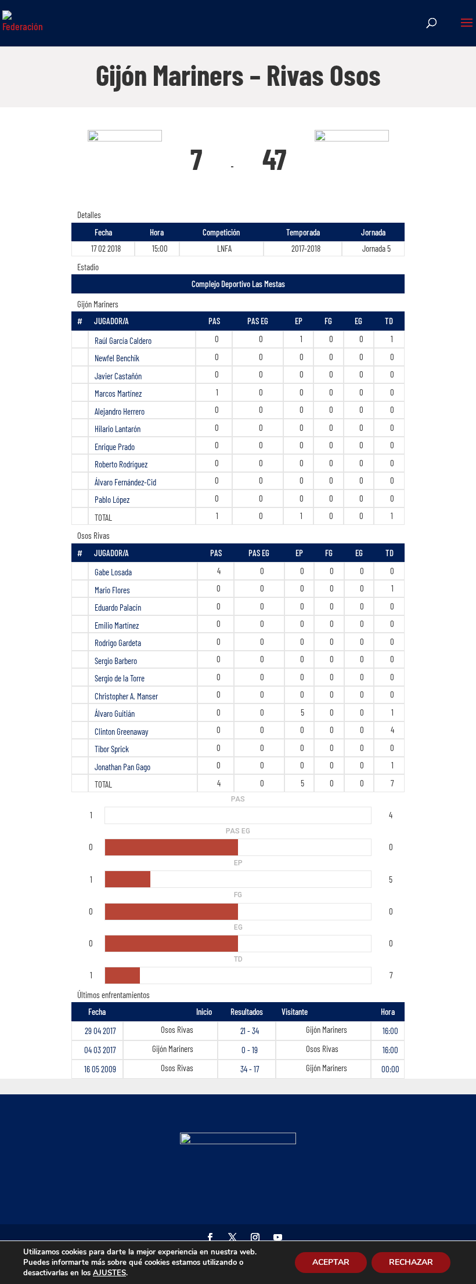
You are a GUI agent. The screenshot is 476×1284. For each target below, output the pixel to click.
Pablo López (112, 499)
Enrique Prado (115, 446)
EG (358, 320)
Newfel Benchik (117, 358)
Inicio (204, 1011)
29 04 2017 (100, 1030)
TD (389, 320)
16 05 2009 (100, 1069)
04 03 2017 (100, 1049)
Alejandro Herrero (120, 411)
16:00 (390, 1030)
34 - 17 (249, 1069)
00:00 (390, 1069)
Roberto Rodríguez (121, 464)
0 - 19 (249, 1049)
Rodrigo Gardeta (118, 642)
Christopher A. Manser (126, 696)
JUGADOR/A (111, 320)
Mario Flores (112, 590)
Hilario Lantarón (117, 428)
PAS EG (257, 320)
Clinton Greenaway (122, 731)
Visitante (295, 1011)
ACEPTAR (330, 1262)
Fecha (97, 1011)
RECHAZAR (411, 1262)
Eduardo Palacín (118, 607)
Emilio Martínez (117, 625)
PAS (214, 320)
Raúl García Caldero (123, 340)
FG (328, 320)
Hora (388, 1011)
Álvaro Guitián (115, 713)
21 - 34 (249, 1030)
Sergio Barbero (116, 660)
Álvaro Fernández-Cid (125, 482)
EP (298, 320)
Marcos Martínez (118, 393)
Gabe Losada (113, 572)
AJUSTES (109, 1273)
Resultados (246, 1011)
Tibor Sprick (112, 748)
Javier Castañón (118, 376)
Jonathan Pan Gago (122, 766)
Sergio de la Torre (120, 678)
